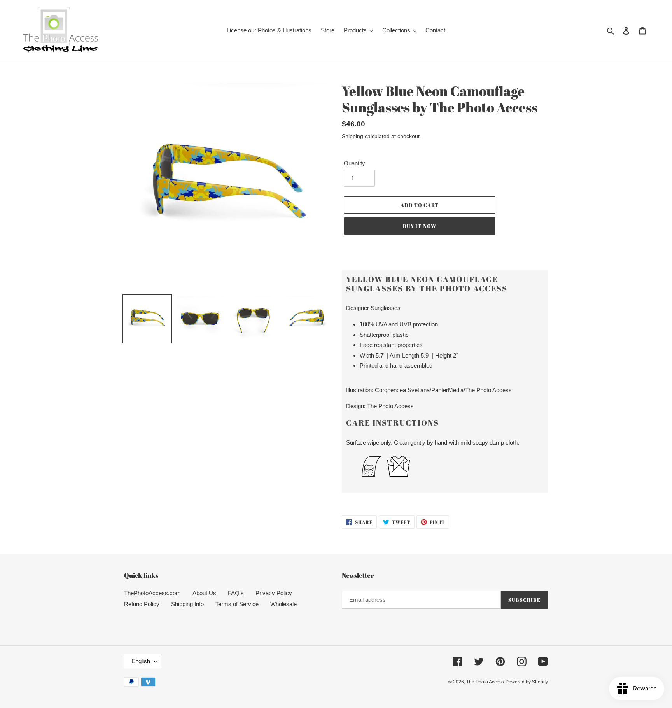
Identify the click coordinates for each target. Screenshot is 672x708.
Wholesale (283, 604)
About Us (204, 593)
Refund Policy (141, 604)
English (140, 661)
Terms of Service (237, 604)
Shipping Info (187, 604)
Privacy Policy (274, 593)
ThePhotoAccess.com (152, 593)
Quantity (354, 163)
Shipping (352, 136)
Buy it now (419, 226)
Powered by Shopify (527, 682)
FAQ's (236, 593)
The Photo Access (485, 682)
